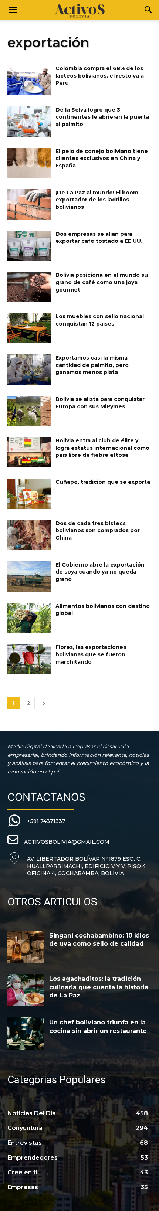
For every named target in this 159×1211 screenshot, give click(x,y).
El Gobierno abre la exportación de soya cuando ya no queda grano (100, 571)
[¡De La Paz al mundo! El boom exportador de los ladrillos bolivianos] (29, 204)
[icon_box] (36, 821)
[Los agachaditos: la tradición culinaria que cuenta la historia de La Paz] (25, 990)
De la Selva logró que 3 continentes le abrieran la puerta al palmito (102, 116)
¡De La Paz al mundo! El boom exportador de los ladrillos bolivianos (96, 199)
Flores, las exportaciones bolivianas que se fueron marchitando (90, 654)
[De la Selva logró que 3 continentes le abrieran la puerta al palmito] (29, 121)
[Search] (148, 10)
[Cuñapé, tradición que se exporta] (29, 494)
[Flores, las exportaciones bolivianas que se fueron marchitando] (29, 659)
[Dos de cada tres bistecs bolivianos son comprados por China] (29, 535)
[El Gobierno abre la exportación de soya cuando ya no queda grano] (29, 576)
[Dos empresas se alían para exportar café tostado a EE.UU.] (29, 246)
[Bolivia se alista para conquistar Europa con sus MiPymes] (29, 411)
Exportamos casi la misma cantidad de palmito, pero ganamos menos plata (92, 364)
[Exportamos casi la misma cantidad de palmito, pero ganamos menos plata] (29, 369)
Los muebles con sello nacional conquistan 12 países (99, 320)
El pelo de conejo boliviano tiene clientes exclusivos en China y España (101, 158)
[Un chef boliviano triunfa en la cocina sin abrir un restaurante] (25, 1033)
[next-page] (44, 703)
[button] (12, 10)
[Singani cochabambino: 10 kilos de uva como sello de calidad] (25, 947)
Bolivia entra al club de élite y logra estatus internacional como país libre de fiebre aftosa (102, 447)
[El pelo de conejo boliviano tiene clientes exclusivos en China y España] (29, 163)
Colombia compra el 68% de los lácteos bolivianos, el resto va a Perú (99, 75)
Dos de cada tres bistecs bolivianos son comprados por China (97, 530)
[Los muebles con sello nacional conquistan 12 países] (29, 328)
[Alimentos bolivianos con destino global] (29, 618)
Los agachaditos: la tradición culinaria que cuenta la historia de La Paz (98, 987)
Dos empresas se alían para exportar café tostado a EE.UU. (98, 238)
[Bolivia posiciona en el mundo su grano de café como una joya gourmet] (29, 287)
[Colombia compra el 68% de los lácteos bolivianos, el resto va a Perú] (29, 80)
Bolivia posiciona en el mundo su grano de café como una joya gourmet (101, 282)
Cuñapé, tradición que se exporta (102, 482)
